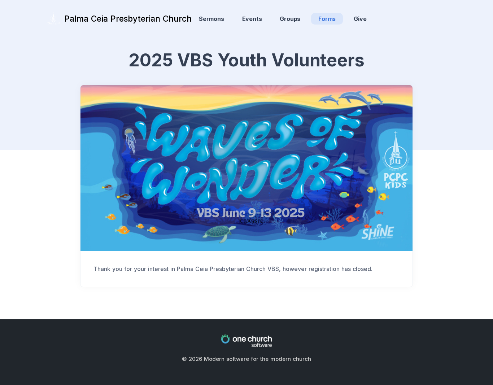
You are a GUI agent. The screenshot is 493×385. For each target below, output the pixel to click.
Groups (290, 18)
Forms (327, 18)
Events (252, 18)
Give (360, 18)
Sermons (211, 18)
